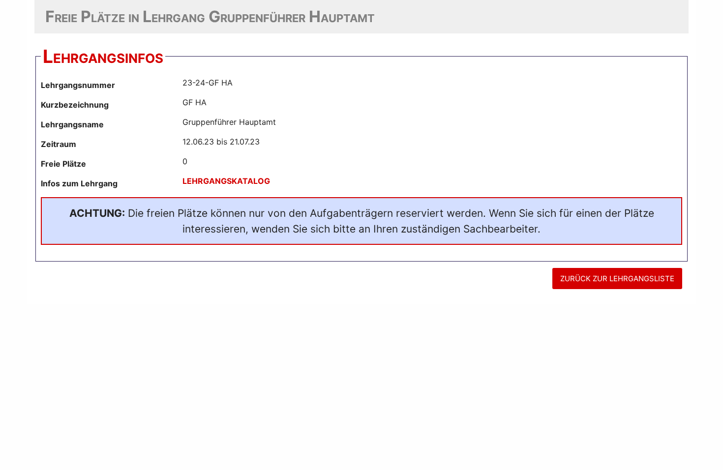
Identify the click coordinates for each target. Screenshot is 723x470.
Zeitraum (58, 144)
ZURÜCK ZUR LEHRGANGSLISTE (617, 278)
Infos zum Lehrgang (79, 183)
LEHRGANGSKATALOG (226, 181)
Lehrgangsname (72, 124)
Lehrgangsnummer (78, 85)
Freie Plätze (63, 164)
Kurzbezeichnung (75, 105)
